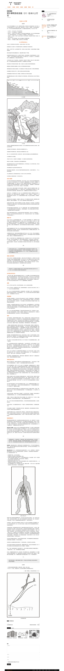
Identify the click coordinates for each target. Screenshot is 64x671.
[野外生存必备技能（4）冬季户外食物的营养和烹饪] (44, 38)
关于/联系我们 (55, 670)
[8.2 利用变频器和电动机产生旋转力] (44, 15)
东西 (32, 7)
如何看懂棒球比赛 (10, 624)
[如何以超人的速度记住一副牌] (44, 32)
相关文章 (9, 628)
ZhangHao (48, 20)
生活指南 (13, 7)
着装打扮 (17, 7)
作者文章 (12, 628)
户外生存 (8, 636)
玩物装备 (21, 7)
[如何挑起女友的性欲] (44, 20)
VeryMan (48, 27)
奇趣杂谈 (29, 7)
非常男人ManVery (10, 670)
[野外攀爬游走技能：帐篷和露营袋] (34, 633)
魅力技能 (9, 7)
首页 (7, 9)
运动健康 (25, 7)
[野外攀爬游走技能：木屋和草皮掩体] (12, 633)
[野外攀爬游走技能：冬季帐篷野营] (23, 633)
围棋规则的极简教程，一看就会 (35, 624)
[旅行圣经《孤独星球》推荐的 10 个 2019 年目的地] (44, 26)
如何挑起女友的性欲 (50, 19)
